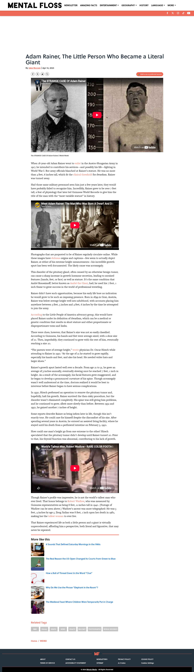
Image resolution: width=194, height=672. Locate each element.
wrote (76, 350)
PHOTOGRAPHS (95, 629)
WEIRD (43, 640)
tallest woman (55, 516)
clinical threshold (82, 174)
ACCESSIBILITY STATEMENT (75, 663)
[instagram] (178, 13)
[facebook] (167, 13)
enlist (78, 163)
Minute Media (91, 669)
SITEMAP (100, 663)
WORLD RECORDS (110, 629)
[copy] (47, 74)
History (44, 629)
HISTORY (144, 5)
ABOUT (42, 659)
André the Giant (78, 283)
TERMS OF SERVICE (47, 663)
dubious (55, 258)
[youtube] (188, 13)
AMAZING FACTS (88, 5)
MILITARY (82, 629)
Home (34, 640)
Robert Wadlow (75, 501)
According (37, 314)
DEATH (53, 629)
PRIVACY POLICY (124, 659)
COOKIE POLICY (147, 659)
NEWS (63, 629)
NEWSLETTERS (102, 659)
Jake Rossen (35, 67)
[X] (173, 13)
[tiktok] (183, 13)
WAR (35, 629)
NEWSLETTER (70, 5)
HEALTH (72, 629)
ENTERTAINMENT (108, 5)
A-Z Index (121, 663)
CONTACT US (70, 659)
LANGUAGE (157, 5)
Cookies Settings (147, 663)
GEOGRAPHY (128, 5)
